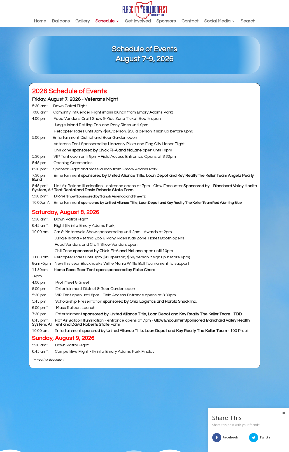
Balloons (61, 21)
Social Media (217, 21)
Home (40, 21)
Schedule (105, 21)
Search (248, 21)
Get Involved (138, 21)
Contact (190, 21)
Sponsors (166, 21)
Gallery (82, 21)
